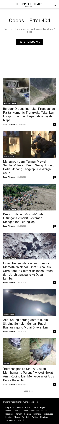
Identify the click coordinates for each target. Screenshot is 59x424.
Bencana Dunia (10, 104)
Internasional (9, 156)
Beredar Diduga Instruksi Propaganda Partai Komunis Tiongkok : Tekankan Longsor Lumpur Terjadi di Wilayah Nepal (29, 114)
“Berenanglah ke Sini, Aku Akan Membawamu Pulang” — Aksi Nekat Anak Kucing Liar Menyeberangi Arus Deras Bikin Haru (28, 374)
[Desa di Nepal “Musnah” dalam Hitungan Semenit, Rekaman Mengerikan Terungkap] (29, 197)
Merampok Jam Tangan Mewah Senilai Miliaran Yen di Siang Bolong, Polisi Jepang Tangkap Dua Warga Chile (28, 167)
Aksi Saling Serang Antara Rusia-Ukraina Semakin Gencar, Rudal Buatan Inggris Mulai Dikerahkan (26, 323)
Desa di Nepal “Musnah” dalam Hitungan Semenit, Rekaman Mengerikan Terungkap (24, 218)
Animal (6, 364)
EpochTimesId (9, 124)
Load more (28, 391)
